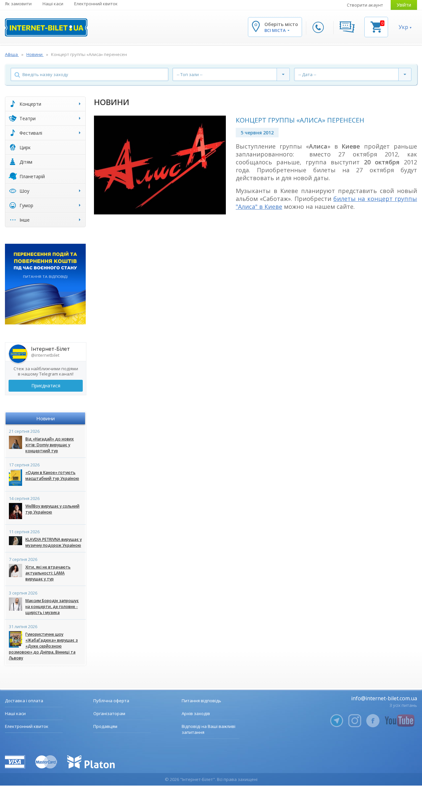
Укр (403, 27)
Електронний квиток (96, 4)
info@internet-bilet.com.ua (384, 698)
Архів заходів (196, 713)
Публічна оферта (111, 701)
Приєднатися (45, 385)
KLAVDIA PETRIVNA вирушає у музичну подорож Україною (53, 542)
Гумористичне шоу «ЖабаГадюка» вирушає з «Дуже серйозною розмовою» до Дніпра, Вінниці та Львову (43, 646)
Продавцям (105, 726)
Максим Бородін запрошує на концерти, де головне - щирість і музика (52, 606)
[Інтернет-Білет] (46, 27)
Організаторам (109, 713)
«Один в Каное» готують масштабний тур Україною (52, 475)
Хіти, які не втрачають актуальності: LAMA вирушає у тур (48, 573)
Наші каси (53, 4)
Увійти (404, 5)
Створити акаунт (365, 5)
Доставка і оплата (24, 701)
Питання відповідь (201, 701)
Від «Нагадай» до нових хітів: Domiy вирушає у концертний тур (49, 445)
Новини (45, 418)
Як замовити (18, 4)
